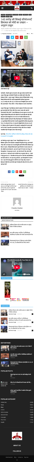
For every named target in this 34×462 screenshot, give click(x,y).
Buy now (26, 457)
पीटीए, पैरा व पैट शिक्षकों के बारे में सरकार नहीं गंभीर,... (21, 382)
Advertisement (9, 457)
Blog (15, 457)
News (30, 14)
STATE (7, 16)
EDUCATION (15, 14)
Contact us (20, 457)
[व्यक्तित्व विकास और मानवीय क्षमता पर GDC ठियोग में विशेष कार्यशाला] (5, 226)
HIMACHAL (25, 14)
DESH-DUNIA (8, 14)
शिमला (11, 16)
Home (2, 12)
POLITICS (3, 16)
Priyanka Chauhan (6, 33)
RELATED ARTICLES (7, 218)
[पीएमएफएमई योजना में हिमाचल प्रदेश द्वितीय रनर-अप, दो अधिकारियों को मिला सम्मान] (5, 242)
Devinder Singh (12, 314)
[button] (31, 8)
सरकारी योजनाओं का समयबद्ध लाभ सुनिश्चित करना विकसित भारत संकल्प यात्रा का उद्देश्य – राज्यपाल (25, 186)
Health (20, 14)
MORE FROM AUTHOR (7, 220)
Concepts (3, 14)
